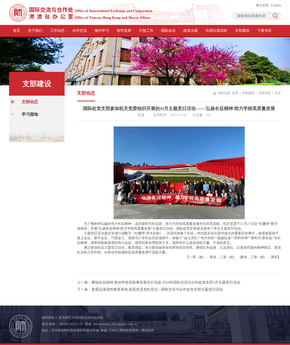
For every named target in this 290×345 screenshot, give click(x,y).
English (276, 5)
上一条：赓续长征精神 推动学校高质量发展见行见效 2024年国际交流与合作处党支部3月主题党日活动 (158, 282)
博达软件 (147, 330)
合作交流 (79, 30)
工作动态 (57, 30)
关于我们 (35, 30)
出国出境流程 (216, 30)
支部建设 (242, 30)
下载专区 (264, 30)
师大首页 (262, 5)
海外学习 (101, 30)
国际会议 (168, 30)
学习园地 (30, 114)
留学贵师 (124, 30)
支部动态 (30, 102)
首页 (16, 30)
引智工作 (146, 30)
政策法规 (190, 30)
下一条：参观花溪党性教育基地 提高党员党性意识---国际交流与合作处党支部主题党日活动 (150, 289)
